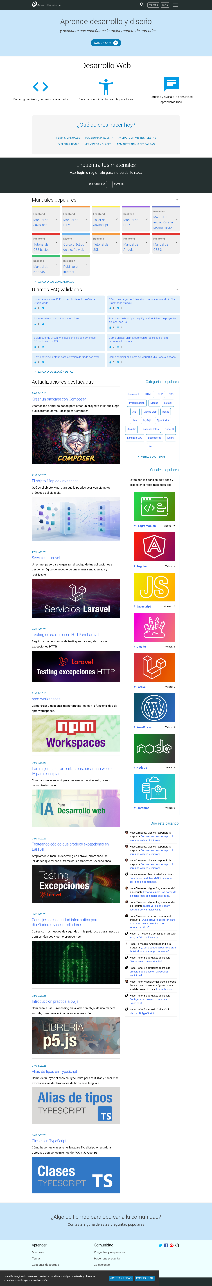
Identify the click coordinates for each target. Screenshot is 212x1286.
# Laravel (140, 687)
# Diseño (140, 646)
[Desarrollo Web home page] (46, 5)
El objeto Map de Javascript (55, 481)
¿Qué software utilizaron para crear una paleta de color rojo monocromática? (152, 923)
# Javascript (142, 606)
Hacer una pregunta (107, 1258)
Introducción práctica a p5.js (55, 1001)
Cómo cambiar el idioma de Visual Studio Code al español (142, 356)
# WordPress (142, 727)
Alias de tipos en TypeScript (54, 1071)
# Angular (140, 566)
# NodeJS (140, 767)
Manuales (38, 1252)
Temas (36, 1258)
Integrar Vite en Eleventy (143, 937)
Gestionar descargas (45, 1264)
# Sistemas (141, 808)
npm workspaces (46, 699)
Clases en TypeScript (49, 1141)
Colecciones (102, 1264)
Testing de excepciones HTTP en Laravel (65, 634)
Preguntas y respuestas (109, 1252)
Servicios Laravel (46, 558)
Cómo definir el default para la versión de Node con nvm (66, 356)
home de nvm (164, 989)
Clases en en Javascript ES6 (145, 961)
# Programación (145, 526)
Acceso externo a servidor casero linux (56, 318)
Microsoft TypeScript (141, 1013)
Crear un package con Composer (59, 399)
